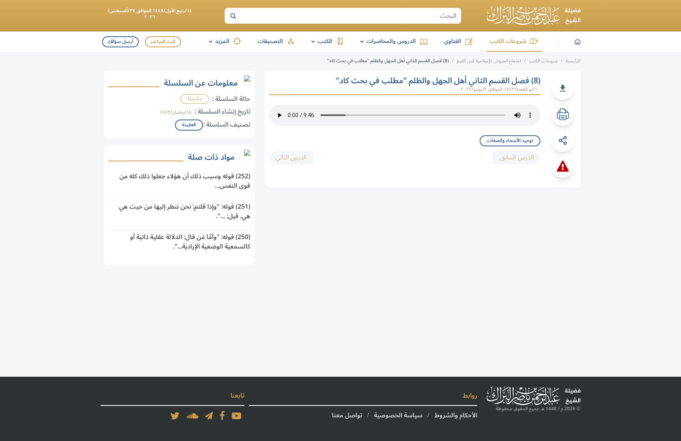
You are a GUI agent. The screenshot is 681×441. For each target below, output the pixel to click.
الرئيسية (573, 61)
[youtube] (236, 415)
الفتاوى (452, 41)
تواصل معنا (347, 415)
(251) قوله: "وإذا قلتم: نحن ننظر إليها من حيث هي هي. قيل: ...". (184, 211)
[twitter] (175, 416)
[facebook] (222, 415)
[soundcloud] (192, 415)
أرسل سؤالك (120, 42)
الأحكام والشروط (455, 415)
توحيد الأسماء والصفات (510, 141)
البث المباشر (163, 42)
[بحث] (233, 15)
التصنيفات (270, 41)
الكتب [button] (320, 41)
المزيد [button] (217, 41)
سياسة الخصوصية (398, 415)
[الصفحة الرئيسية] (534, 16)
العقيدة (189, 125)
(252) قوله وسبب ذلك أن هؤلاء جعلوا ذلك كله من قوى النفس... (184, 181)
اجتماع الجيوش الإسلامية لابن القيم (489, 61)
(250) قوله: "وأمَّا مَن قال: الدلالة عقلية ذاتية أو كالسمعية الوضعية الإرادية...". (190, 241)
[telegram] (209, 416)
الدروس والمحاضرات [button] (386, 41)
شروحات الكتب (507, 41)
